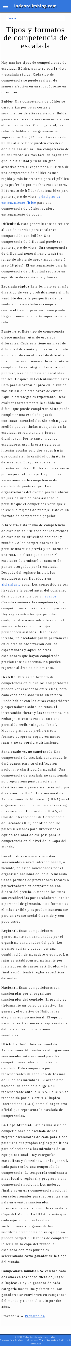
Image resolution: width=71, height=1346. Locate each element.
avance (50, 596)
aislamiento (11, 584)
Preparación (35, 1316)
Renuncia (51, 1340)
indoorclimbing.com (35, 6)
